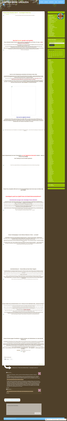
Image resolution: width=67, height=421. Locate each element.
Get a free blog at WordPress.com (9, 418)
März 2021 (50, 67)
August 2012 (51, 154)
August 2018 (51, 93)
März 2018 (50, 97)
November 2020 (51, 70)
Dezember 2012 (51, 150)
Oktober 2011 (51, 162)
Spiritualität (50, 31)
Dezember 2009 (51, 181)
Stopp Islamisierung (52, 33)
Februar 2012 (51, 159)
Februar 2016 (51, 118)
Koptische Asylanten (52, 26)
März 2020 (50, 77)
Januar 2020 (51, 79)
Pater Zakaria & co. (51, 30)
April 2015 (50, 127)
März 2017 (50, 107)
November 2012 (51, 151)
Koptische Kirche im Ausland (53, 27)
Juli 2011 (50, 165)
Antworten (7, 387)
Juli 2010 (50, 175)
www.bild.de (26, 82)
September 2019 (51, 82)
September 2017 (51, 102)
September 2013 (51, 143)
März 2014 (50, 138)
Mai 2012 (50, 156)
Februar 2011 (51, 169)
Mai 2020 (50, 75)
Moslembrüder (51, 28)
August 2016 (51, 113)
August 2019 (51, 83)
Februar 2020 (51, 78)
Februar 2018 (51, 98)
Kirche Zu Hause (51, 24)
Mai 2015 (50, 126)
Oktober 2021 (51, 61)
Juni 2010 (50, 176)
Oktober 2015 (51, 122)
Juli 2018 (50, 94)
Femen (5, 48)
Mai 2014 (50, 136)
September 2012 (51, 153)
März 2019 (50, 87)
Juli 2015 (50, 124)
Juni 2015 (50, 125)
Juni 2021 (50, 64)
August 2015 (51, 123)
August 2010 (51, 174)
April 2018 (50, 96)
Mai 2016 (50, 116)
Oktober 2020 (51, 71)
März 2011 (50, 168)
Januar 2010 (51, 180)
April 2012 (50, 157)
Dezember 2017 (51, 100)
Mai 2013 (50, 146)
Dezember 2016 (51, 110)
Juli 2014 (50, 134)
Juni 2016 (50, 115)
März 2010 (50, 178)
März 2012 (50, 158)
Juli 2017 (50, 104)
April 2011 (50, 167)
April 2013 (50, 147)
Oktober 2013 (51, 142)
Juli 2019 (50, 84)
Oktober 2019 (51, 81)
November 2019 (51, 80)
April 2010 (50, 177)
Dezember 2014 (51, 130)
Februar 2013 (51, 149)
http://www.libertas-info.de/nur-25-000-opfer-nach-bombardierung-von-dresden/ (20, 391)
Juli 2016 (50, 114)
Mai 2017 (50, 106)
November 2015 (51, 121)
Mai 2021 (50, 65)
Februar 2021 (51, 68)
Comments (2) (42, 364)
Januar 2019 (51, 89)
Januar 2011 (51, 170)
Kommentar (38, 413)
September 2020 (51, 72)
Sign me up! (52, 45)
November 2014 (51, 131)
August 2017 (51, 103)
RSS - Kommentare (51, 185)
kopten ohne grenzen (15, 2)
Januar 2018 (51, 99)
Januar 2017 (51, 109)
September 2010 (51, 173)
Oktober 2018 (51, 91)
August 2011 (51, 164)
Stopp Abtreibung (51, 32)
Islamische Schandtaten (52, 21)
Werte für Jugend (51, 35)
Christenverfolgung (51, 17)
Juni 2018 (50, 95)
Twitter (23, 46)
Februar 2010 (51, 179)
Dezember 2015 (51, 120)
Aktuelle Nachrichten (52, 16)
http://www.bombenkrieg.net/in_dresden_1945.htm (15, 379)
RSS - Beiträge (51, 184)
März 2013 (50, 148)
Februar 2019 (51, 88)
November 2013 (51, 141)
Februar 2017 (51, 108)
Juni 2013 (50, 145)
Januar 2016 (51, 119)
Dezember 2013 (51, 140)
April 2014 (50, 137)
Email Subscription (52, 39)
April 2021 (50, 66)
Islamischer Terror (51, 22)
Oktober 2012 (51, 152)
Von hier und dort (51, 34)
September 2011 (51, 163)
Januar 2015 (51, 129)
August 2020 (51, 73)
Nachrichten (50, 29)
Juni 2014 (50, 135)
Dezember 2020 (51, 69)
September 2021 (51, 62)
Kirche (50, 23)
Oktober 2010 (51, 172)
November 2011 (51, 161)
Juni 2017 (50, 105)
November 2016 (51, 111)
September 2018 (51, 92)
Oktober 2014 (51, 132)
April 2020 (50, 76)
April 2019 (50, 86)
